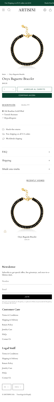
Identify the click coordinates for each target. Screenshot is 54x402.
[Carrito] (50, 10)
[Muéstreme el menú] (3, 10)
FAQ (4, 152)
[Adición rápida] (5, 231)
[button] (9, 10)
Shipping (6, 160)
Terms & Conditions (10, 315)
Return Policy (7, 324)
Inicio (4, 74)
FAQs (4, 334)
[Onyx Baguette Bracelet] (27, 209)
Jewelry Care (7, 329)
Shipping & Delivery (10, 320)
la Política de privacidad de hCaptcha (40, 302)
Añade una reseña (11, 169)
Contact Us (6, 339)
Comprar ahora (27, 95)
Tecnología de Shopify (24, 394)
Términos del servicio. (10, 303)
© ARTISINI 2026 (8, 394)
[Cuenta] (44, 10)
